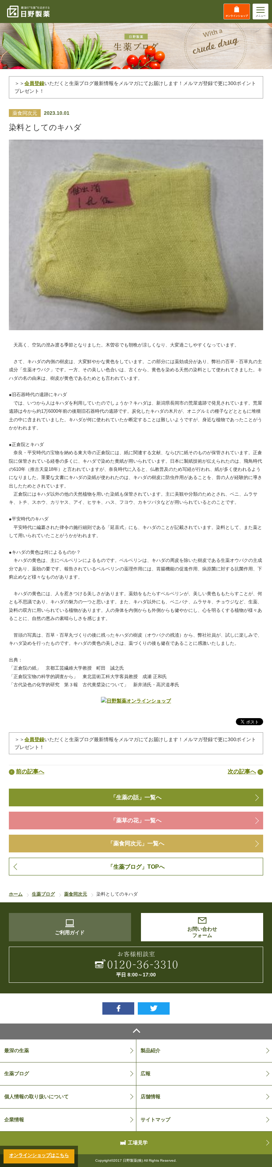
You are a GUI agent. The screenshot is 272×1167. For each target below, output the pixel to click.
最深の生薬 (16, 1050)
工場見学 (138, 1142)
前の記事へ (30, 771)
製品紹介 (150, 1050)
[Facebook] (118, 1008)
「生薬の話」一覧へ (136, 797)
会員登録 (34, 83)
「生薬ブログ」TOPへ (136, 867)
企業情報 (14, 1119)
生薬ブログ (16, 1073)
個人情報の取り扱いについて (36, 1096)
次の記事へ (242, 771)
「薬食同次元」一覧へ (136, 843)
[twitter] (154, 1008)
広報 (146, 1073)
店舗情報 (150, 1096)
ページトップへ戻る (136, 1031)
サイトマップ (155, 1119)
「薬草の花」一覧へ (136, 820)
